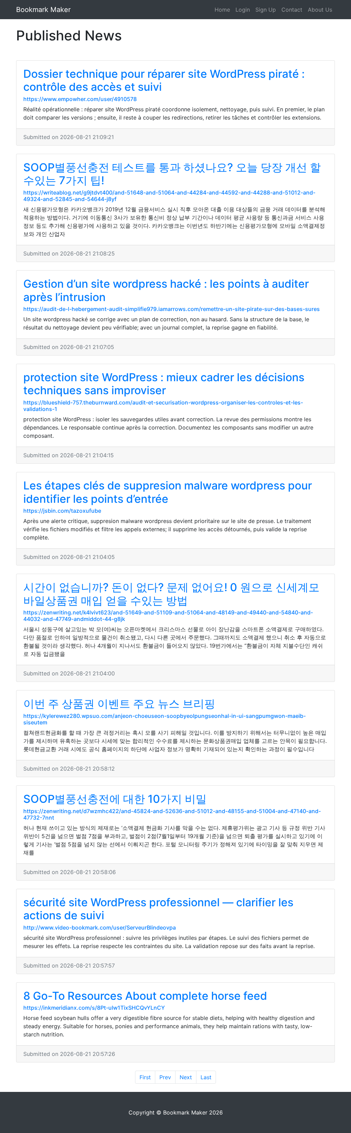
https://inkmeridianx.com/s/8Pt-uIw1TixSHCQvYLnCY (94, 1007)
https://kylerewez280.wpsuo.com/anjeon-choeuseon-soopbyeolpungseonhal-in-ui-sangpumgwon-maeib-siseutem (164, 719)
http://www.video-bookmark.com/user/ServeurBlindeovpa (99, 927)
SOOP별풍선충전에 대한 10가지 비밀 (115, 799)
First (145, 1077)
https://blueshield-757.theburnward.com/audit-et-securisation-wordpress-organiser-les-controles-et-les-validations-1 (163, 405)
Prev (165, 1077)
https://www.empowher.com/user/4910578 (80, 99)
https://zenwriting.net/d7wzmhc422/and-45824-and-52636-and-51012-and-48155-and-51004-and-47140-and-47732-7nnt (172, 814)
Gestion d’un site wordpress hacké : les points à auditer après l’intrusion (166, 290)
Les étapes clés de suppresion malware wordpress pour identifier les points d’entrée (167, 492)
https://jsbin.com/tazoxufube (62, 510)
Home (222, 9)
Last (206, 1077)
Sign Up (265, 9)
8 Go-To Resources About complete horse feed (145, 996)
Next (186, 1077)
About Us (320, 9)
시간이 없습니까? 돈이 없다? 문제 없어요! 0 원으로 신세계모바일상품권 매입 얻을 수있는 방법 (171, 594)
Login (242, 9)
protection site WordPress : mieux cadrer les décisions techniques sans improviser (163, 384)
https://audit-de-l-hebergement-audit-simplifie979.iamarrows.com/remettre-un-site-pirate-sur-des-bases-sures (171, 309)
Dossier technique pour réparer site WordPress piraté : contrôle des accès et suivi (164, 80)
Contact (291, 9)
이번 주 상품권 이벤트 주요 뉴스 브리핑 (119, 703)
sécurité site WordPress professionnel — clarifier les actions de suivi (158, 909)
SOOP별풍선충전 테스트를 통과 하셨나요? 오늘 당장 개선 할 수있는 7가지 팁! (172, 174)
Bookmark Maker (43, 9)
